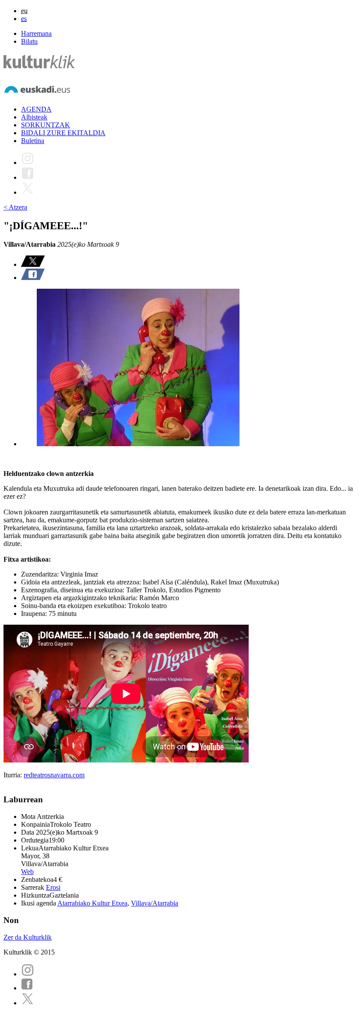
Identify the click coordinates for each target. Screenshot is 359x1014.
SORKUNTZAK (45, 125)
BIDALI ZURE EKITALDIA (63, 132)
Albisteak (34, 117)
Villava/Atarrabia (154, 903)
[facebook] (27, 988)
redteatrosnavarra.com (54, 775)
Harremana (36, 33)
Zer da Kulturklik (28, 937)
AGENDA (36, 109)
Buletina (32, 140)
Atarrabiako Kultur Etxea (92, 903)
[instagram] (27, 974)
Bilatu (29, 41)
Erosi (53, 887)
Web (27, 871)
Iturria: (14, 775)
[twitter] (27, 1003)
